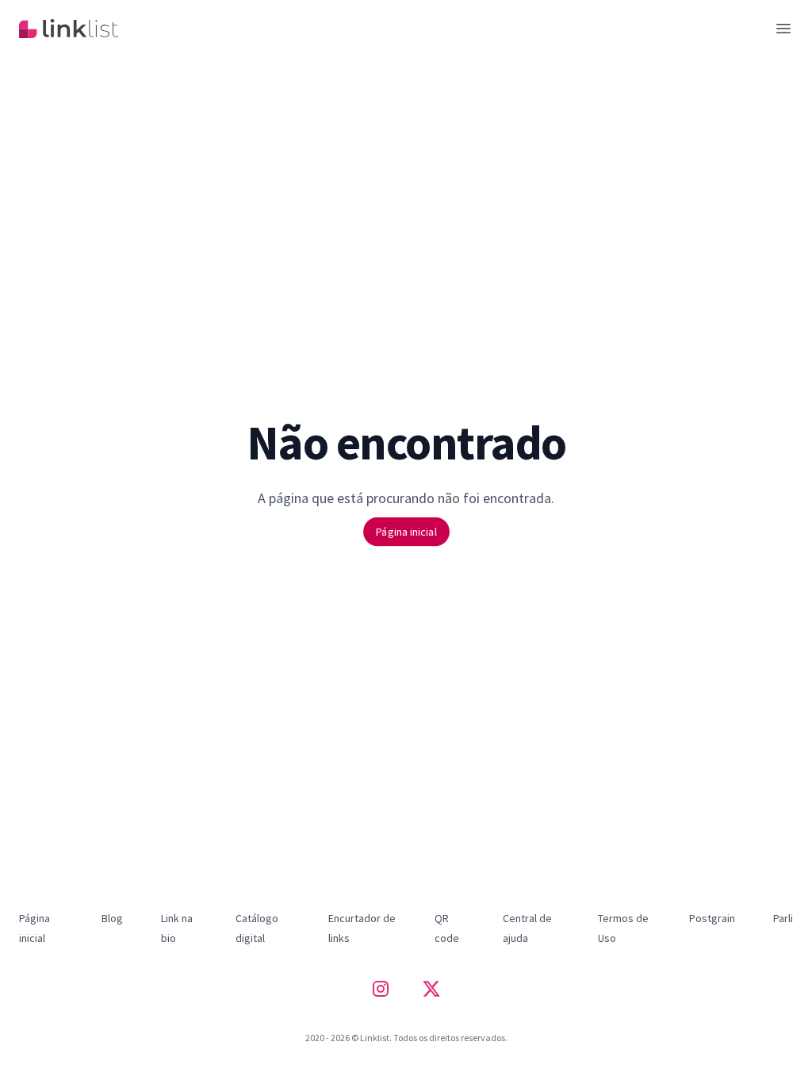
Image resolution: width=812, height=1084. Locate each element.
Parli (783, 918)
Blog (112, 918)
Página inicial (406, 531)
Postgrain (712, 918)
